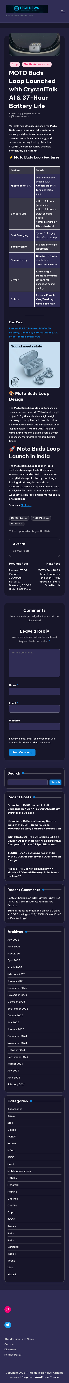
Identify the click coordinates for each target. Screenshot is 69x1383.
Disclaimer (10, 1349)
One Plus (13, 1198)
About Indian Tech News (19, 1339)
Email (13, 703)
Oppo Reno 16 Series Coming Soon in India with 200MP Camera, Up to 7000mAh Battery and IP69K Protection (34, 824)
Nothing (12, 1191)
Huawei (12, 1143)
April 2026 (14, 960)
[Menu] (63, 11)
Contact (9, 1344)
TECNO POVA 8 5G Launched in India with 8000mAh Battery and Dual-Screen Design (34, 856)
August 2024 (15, 1063)
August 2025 (15, 1015)
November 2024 (17, 1043)
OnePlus (12, 1205)
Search (14, 773)
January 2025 (16, 1029)
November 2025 (17, 994)
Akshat (19, 544)
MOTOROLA (16, 524)
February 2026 (16, 974)
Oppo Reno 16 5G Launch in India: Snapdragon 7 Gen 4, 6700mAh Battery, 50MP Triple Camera (34, 808)
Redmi (11, 1233)
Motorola (13, 1185)
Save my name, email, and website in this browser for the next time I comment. (32, 740)
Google (12, 1129)
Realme (12, 1226)
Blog (15, 64)
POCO (11, 1219)
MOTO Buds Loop (19, 518)
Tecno (11, 1260)
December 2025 (17, 988)
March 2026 (15, 967)
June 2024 (14, 1077)
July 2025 (13, 1022)
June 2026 (14, 946)
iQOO (11, 1157)
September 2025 (18, 1008)
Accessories (15, 1109)
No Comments (22, 116)
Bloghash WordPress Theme (40, 1377)
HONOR (12, 1136)
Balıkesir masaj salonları (22, 910)
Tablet (12, 1253)
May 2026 (14, 953)
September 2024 (18, 1057)
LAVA (11, 1164)
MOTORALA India (41, 518)
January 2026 (16, 981)
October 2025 (16, 1001)
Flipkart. (26, 505)
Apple (11, 1116)
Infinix (11, 1150)
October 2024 (16, 1050)
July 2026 (13, 939)
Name (13, 685)
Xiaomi (12, 1274)
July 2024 (13, 1070)
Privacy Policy (13, 1354)
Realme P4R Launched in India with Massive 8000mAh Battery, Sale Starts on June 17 (33, 872)
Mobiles (12, 1178)
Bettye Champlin (18, 898)
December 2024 (17, 1036)
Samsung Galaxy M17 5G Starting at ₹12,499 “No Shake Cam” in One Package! (34, 914)
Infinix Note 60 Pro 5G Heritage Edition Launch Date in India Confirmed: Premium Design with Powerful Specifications (34, 840)
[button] (21, 550)
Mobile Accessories (36, 64)
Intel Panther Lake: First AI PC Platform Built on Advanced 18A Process (34, 901)
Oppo (11, 1212)
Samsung (13, 1246)
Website (14, 720)
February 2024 (17, 1084)
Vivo (10, 1267)
